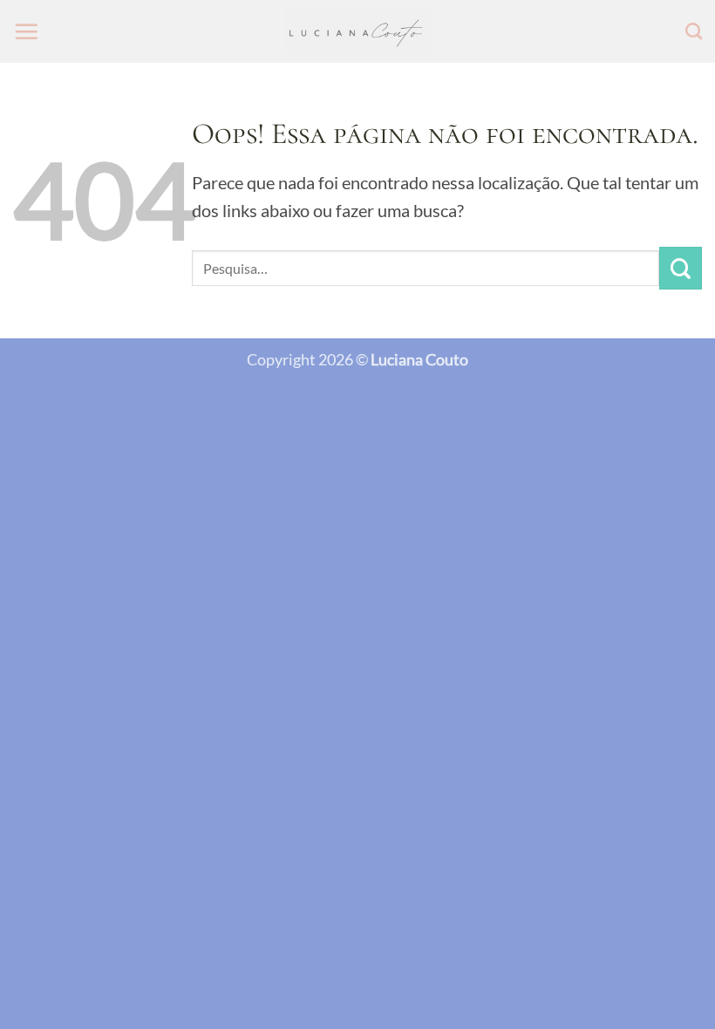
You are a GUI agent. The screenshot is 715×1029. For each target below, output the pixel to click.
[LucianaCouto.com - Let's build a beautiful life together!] (358, 32)
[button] (26, 31)
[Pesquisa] (693, 31)
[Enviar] (680, 268)
